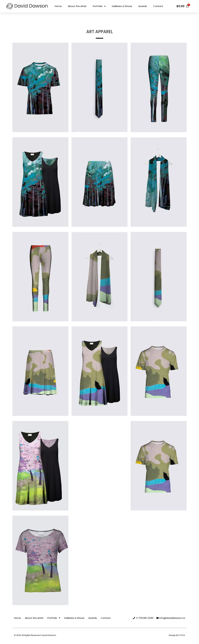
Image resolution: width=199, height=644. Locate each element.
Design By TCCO (177, 635)
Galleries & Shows (122, 6)
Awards (142, 6)
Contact (158, 6)
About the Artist (77, 6)
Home (58, 6)
